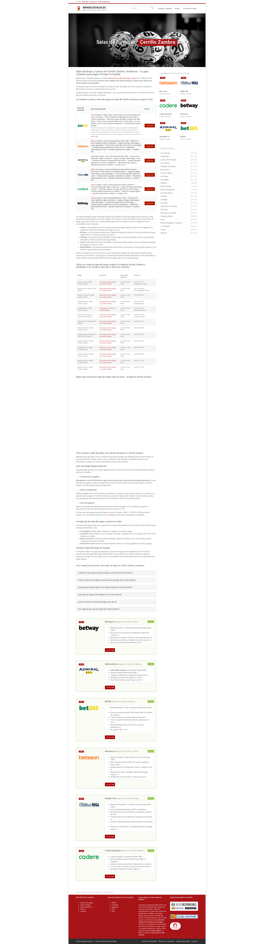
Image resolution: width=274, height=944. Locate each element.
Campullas (179, 156)
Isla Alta (179, 196)
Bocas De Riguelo (179, 189)
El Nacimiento (179, 186)
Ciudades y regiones (165, 8)
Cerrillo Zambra (131, 622)
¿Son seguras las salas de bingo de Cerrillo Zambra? (98, 609)
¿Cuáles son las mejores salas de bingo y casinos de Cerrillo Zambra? (105, 573)
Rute (179, 219)
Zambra (179, 183)
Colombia (115, 905)
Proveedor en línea (189, 8)
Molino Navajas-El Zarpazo (179, 223)
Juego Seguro (156, 931)
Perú (113, 909)
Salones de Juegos (86, 903)
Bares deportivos (86, 907)
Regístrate (149, 126)
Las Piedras (179, 163)
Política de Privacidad (149, 941)
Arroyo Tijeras (179, 173)
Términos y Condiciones (166, 941)
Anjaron (179, 233)
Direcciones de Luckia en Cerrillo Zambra (108, 309)
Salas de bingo (81, 892)
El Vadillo (179, 203)
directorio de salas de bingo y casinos (123, 78)
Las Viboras (179, 153)
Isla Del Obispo (179, 193)
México (114, 903)
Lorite (179, 229)
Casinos (83, 909)
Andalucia (97, 892)
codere (140, 304)
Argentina (115, 907)
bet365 (93, 130)
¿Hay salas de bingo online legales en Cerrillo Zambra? (99, 594)
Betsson (94, 141)
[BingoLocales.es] (93, 8)
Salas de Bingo (85, 905)
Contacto (111, 515)
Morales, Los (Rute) (179, 213)
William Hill (94, 169)
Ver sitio (109, 650)
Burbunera (179, 169)
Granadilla (179, 179)
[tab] (116, 572)
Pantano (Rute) (179, 216)
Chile (113, 911)
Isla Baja (179, 199)
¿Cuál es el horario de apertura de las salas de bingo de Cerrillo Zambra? (107, 580)
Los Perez (179, 176)
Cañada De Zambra (179, 166)
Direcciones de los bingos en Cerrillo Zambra (108, 283)
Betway (93, 198)
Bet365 (93, 115)
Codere (93, 185)
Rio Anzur (179, 209)
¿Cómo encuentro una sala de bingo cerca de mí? (97, 602)
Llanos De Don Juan (179, 159)
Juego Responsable (183, 941)
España (90, 892)
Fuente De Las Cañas (179, 206)
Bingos (177, 8)
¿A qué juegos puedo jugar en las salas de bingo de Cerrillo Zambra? (105, 587)
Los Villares (179, 226)
